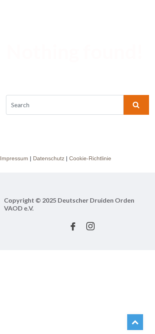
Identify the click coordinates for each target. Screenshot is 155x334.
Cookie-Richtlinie (90, 158)
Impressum (14, 158)
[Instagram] (90, 225)
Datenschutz (48, 158)
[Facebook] (73, 225)
